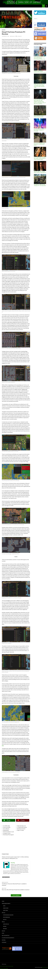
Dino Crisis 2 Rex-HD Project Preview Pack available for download (15, 889)
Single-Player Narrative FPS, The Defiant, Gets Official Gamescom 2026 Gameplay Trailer (39, 86)
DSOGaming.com (45, 967)
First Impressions (6, 917)
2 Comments (19, 36)
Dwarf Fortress (6, 877)
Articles (3, 912)
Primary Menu (46, 6)
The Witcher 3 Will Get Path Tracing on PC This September (40, 185)
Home (3, 901)
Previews (5, 928)
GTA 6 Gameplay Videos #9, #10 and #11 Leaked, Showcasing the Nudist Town (39, 58)
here (3, 745)
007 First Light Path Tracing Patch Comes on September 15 (40, 172)
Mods (3, 933)
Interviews (4, 942)
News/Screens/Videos (6, 903)
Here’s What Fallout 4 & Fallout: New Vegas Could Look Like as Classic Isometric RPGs (40, 158)
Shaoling (13, 36)
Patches (3, 930)
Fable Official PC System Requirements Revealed (38, 116)
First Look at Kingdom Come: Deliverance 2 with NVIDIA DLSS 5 (39, 144)
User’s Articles (6, 924)
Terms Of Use (2, 966)
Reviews (3, 29)
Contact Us (6, 966)
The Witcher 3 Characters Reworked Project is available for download (14, 884)
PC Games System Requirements (8, 937)
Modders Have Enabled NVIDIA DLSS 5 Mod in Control (40, 71)
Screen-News (5, 908)
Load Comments (16, 895)
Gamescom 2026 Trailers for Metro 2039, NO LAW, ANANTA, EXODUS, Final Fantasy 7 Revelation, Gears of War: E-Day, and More (40, 101)
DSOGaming (4, 964)
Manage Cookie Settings (4, 968)
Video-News (5, 910)
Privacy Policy (11, 966)
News (4, 905)
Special (3, 921)
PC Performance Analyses (8, 914)
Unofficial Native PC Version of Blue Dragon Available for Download (40, 130)
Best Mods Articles (5, 935)
